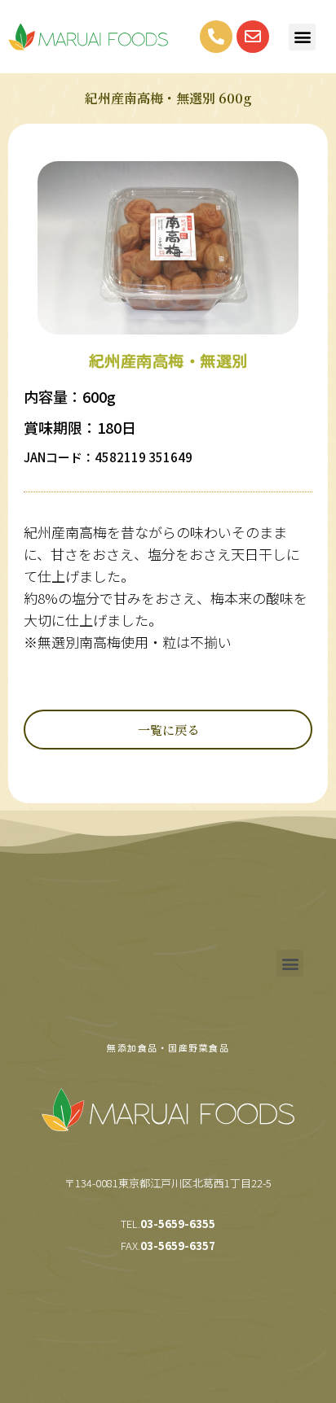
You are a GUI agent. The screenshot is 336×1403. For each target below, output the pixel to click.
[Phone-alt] (216, 36)
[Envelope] (253, 36)
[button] (302, 37)
